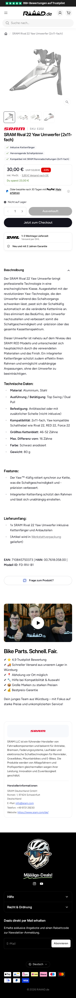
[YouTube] (41, 883)
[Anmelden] (60, 12)
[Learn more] (68, 191)
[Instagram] (34, 883)
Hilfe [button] (10, 897)
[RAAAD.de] (37, 13)
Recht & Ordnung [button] (19, 907)
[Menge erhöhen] (22, 211)
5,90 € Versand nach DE (35, 175)
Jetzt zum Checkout (38, 222)
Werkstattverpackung (46, 537)
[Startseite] (6, 34)
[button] (38, 270)
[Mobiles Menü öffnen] (6, 13)
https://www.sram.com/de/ (33, 812)
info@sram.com (25, 803)
